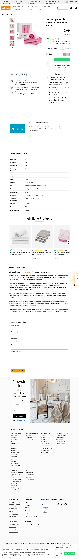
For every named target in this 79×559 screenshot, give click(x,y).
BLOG (26, 502)
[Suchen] (58, 8)
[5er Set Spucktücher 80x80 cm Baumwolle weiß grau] (42, 236)
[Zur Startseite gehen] (5, 8)
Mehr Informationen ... (7, 557)
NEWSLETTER (28, 505)
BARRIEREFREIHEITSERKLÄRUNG (33, 524)
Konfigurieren (58, 553)
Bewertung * (14, 338)
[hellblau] (64, 54)
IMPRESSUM (28, 521)
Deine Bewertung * (16, 351)
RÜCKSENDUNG (13, 519)
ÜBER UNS (27, 513)
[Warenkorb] (75, 8)
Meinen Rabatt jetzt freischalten (19, 415)
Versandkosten (36, 543)
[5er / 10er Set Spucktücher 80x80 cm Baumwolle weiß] (20, 236)
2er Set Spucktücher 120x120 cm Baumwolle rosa (64, 253)
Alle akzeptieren (69, 553)
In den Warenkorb (62, 59)
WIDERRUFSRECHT (13, 521)
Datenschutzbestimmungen (20, 420)
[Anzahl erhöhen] (52, 59)
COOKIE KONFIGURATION (15, 524)
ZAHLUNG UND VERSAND (31, 516)
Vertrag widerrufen (12, 530)
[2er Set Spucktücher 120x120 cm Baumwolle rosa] (65, 236)
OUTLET (27, 508)
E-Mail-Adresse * (15, 325)
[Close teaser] (74, 285)
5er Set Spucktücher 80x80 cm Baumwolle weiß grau (41, 253)
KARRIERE (27, 510)
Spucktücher (26, 272)
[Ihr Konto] (71, 8)
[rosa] (68, 54)
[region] (26, 34)
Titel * (12, 345)
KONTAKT (11, 511)
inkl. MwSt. (67, 34)
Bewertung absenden (18, 371)
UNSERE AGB (28, 519)
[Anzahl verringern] (48, 59)
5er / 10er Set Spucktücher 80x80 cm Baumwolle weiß (19, 253)
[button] (18, 34)
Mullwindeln (43, 295)
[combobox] (64, 8)
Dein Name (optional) (16, 332)
